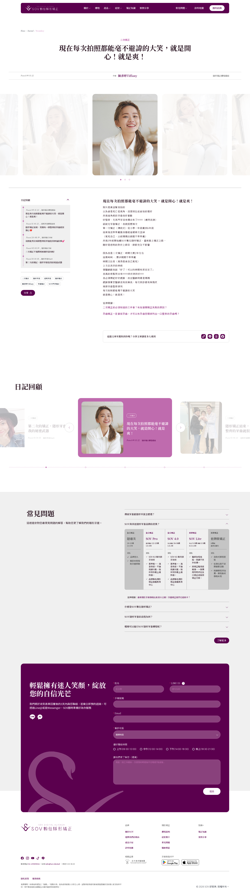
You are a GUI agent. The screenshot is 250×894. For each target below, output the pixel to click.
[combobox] (167, 733)
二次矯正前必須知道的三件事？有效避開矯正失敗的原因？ (135, 307)
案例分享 (144, 8)
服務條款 (36, 878)
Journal (31, 31)
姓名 (117, 683)
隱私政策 (25, 878)
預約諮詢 (217, 8)
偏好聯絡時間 (120, 744)
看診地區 (119, 728)
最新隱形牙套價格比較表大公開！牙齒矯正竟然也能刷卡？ (164, 597)
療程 (97, 8)
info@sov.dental (52, 864)
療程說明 (166, 831)
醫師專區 (166, 847)
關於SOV (129, 831)
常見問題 (180, 8)
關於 (86, 8)
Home (23, 31)
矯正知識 (131, 8)
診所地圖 (199, 8)
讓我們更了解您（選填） (126, 757)
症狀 (117, 8)
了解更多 (221, 640)
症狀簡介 (166, 837)
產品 (106, 8)
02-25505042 (34, 864)
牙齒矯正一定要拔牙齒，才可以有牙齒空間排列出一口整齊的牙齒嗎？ (141, 313)
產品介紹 (129, 842)
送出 (211, 791)
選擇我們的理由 (132, 837)
